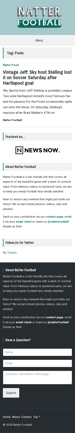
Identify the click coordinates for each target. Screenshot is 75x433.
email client (24, 221)
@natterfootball (58, 221)
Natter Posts (11, 65)
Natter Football (12, 120)
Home (7, 417)
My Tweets (10, 252)
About (16, 417)
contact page (54, 216)
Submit (11, 393)
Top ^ (36, 417)
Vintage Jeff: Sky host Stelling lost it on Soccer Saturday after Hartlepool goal (37, 77)
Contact (26, 417)
